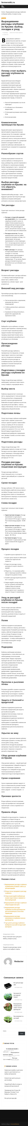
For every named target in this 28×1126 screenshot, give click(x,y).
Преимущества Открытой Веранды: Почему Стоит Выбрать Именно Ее (12, 1092)
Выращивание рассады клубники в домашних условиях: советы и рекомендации (16, 886)
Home (3, 12)
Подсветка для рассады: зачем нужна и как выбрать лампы (12, 948)
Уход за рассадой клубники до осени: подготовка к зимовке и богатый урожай (15, 898)
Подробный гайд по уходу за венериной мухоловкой (13, 1085)
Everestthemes (15, 1124)
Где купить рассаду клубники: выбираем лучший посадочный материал (15, 924)
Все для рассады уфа (11, 1098)
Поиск (4, 1031)
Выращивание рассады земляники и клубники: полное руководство (15, 918)
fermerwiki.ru (8, 2)
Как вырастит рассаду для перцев (17, 995)
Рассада (4, 18)
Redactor (6, 34)
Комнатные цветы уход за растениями (12, 1079)
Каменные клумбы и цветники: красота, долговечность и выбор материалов (14, 1072)
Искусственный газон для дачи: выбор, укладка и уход (12, 937)
